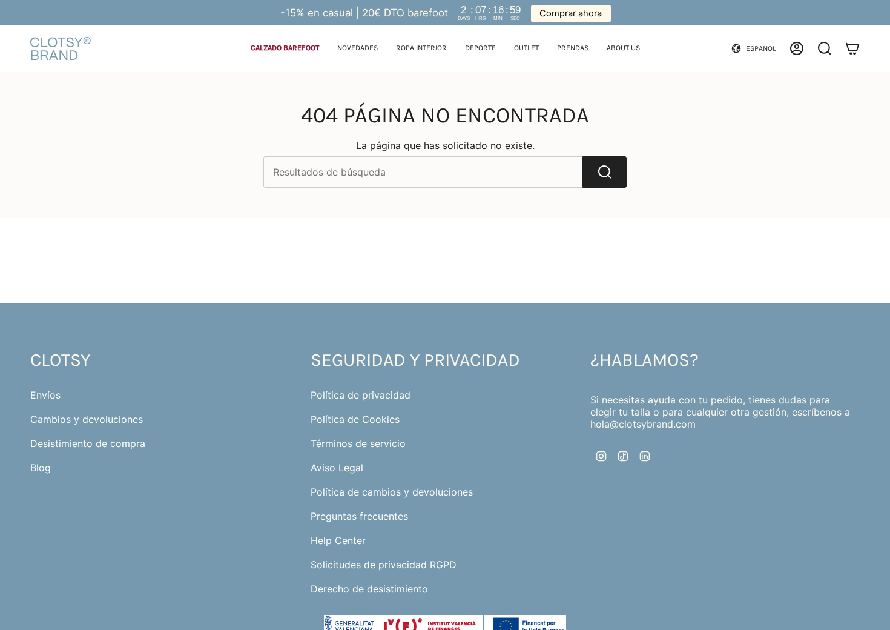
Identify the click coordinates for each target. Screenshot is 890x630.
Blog (40, 468)
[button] (285, 49)
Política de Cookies (355, 419)
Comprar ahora (570, 13)
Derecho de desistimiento (369, 589)
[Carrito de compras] (852, 48)
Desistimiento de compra (87, 443)
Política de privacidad (360, 395)
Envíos (45, 395)
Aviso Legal (337, 468)
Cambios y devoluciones (86, 419)
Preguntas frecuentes (359, 516)
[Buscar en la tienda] (604, 172)
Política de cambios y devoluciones (392, 492)
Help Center (338, 540)
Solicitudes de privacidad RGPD (384, 565)
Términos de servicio (358, 443)
